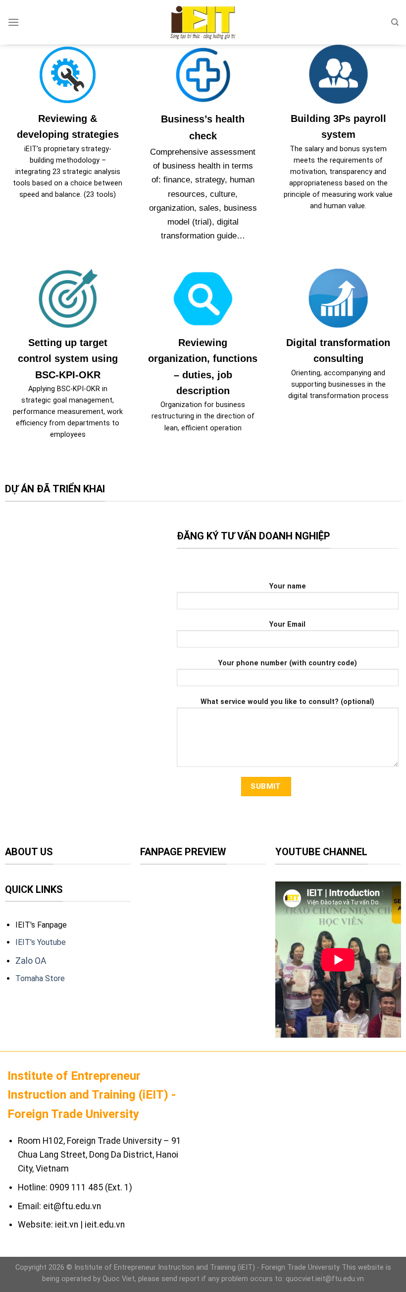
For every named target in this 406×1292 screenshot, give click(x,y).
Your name (287, 586)
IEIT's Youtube (40, 942)
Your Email (287, 624)
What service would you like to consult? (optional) (287, 702)
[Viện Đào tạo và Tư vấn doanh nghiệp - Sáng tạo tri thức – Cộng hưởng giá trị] (203, 22)
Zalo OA (31, 961)
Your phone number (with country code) (287, 663)
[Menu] (13, 22)
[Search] (395, 22)
